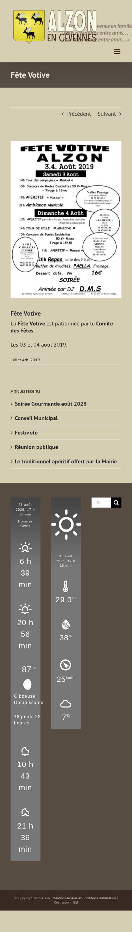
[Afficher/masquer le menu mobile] (117, 51)
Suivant (107, 113)
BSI (75, 902)
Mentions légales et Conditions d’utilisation (84, 898)
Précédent (79, 113)
